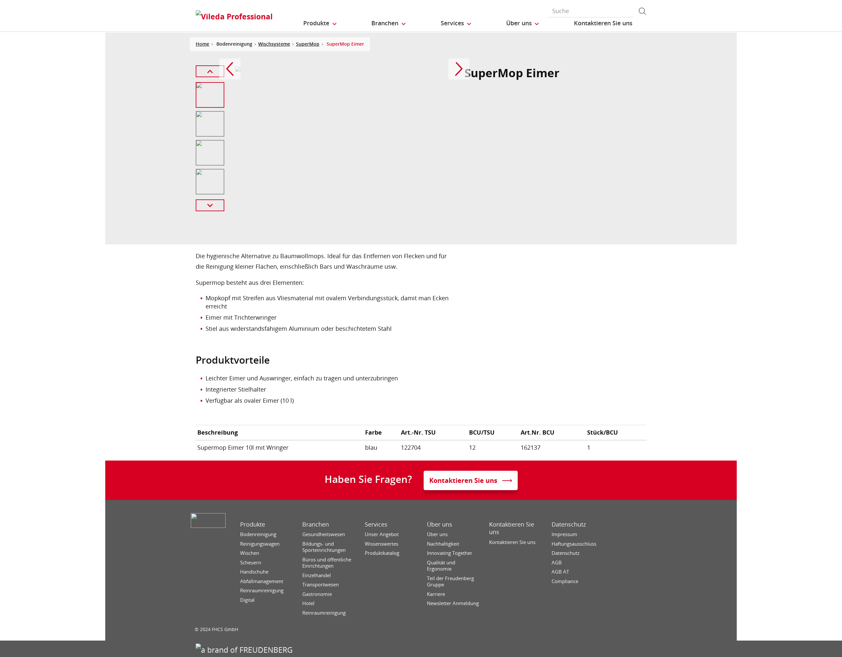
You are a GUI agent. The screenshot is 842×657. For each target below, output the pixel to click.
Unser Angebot (382, 534)
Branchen (315, 524)
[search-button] (642, 11)
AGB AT (560, 572)
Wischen (249, 553)
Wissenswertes (381, 544)
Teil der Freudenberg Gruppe (450, 581)
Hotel (308, 603)
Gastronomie (317, 594)
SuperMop (307, 44)
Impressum (564, 534)
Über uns (439, 524)
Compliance (565, 581)
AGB (557, 562)
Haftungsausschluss (574, 544)
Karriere (436, 594)
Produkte (252, 524)
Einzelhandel (316, 575)
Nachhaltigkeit (443, 544)
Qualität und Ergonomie (441, 565)
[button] (320, 23)
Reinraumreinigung (262, 590)
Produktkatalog (382, 553)
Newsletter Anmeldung (453, 603)
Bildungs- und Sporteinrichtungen (324, 547)
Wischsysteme (274, 44)
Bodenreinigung (258, 534)
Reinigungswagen (260, 544)
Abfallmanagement (261, 581)
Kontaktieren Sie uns (511, 528)
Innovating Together (449, 553)
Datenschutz (569, 524)
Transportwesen (320, 584)
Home (202, 44)
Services (376, 524)
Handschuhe (254, 572)
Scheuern (250, 562)
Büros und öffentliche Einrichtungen (326, 562)
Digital (247, 600)
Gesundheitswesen (323, 534)
